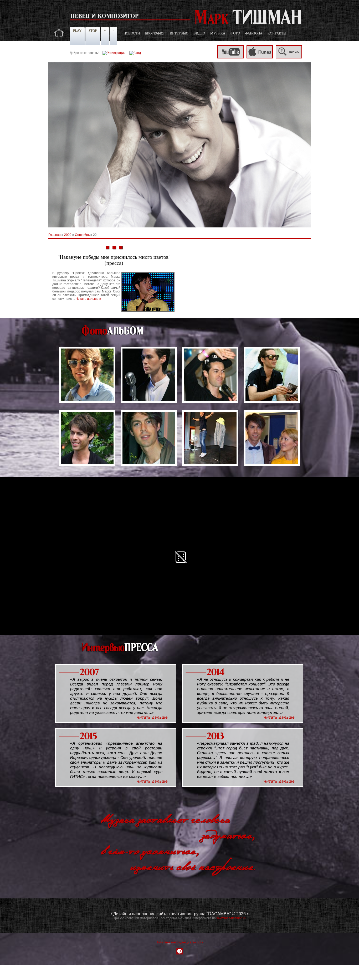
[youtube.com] (230, 57)
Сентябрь (82, 235)
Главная (54, 235)
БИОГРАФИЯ (155, 33)
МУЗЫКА (217, 33)
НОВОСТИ (132, 33)
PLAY (77, 31)
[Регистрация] (114, 53)
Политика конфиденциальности (179, 942)
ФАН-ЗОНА (253, 33)
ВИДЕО (199, 33)
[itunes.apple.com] (260, 57)
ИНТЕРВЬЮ (179, 33)
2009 (67, 235)
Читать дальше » (88, 299)
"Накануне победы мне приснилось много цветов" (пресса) (114, 260)
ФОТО (235, 33)
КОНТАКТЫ (277, 33)
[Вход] (135, 53)
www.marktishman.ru (231, 918)
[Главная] (59, 35)
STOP (93, 31)
